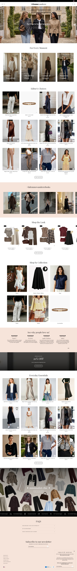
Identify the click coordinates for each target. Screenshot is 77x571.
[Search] (4, 4)
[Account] (72, 4)
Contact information (7, 561)
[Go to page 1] (68, 348)
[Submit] (72, 566)
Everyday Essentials (38, 375)
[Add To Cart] (18, 112)
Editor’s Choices (38, 88)
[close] (74, 551)
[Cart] (74, 4)
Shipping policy (6, 560)
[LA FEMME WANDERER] (38, 4)
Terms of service (6, 558)
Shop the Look (38, 222)
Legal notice (5, 563)
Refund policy (5, 555)
